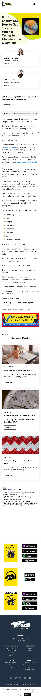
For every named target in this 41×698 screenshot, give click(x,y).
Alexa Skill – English (11, 665)
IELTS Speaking (25, 415)
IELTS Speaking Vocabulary (26, 461)
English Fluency (11, 650)
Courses (29, 667)
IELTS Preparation (30, 669)
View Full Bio (8, 63)
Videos (11, 655)
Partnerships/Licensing (29, 665)
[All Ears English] (20, 625)
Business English (11, 653)
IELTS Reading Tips (10, 370)
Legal (33, 684)
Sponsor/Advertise (30, 662)
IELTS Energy (30, 646)
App (11, 667)
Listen (11, 660)
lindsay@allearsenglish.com (20, 638)
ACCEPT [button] (27, 695)
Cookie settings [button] (16, 695)
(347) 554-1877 (21, 641)
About (29, 660)
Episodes (29, 648)
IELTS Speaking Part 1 (11, 415)
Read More (9, 382)
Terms (29, 684)
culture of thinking (10, 147)
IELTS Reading (23, 370)
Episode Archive (11, 648)
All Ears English (11, 646)
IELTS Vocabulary (10, 461)
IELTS (4, 97)
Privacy (24, 684)
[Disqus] (20, 510)
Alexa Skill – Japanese (11, 662)
